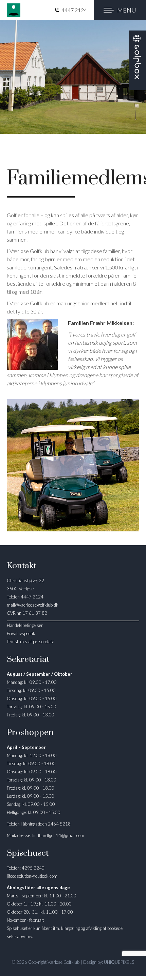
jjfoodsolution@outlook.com (32, 876)
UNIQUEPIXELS (119, 962)
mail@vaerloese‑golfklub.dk (32, 605)
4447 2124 (74, 10)
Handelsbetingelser (25, 625)
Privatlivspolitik (21, 633)
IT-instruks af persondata (30, 641)
